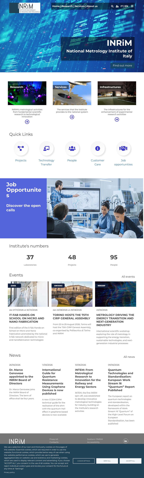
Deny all (107, 461)
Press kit (54, 439)
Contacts (54, 442)
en (126, 6)
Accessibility (93, 442)
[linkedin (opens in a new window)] (125, 441)
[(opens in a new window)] (117, 6)
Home (56, 6)
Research (67, 6)
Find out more (122, 65)
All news (129, 356)
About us (92, 6)
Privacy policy (9, 472)
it (122, 6)
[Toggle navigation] (132, 6)
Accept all (130, 461)
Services (80, 6)
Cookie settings (83, 461)
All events (128, 276)
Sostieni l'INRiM (95, 439)
